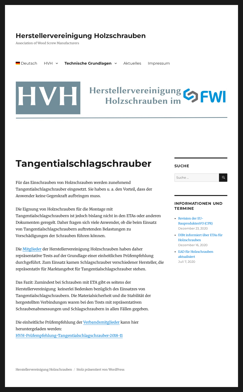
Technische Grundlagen (88, 63)
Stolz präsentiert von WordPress (100, 370)
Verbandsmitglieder (101, 322)
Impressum (159, 63)
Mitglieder (32, 249)
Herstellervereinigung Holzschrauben (81, 36)
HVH (48, 63)
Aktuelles (132, 63)
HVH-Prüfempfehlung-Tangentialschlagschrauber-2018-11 (69, 335)
